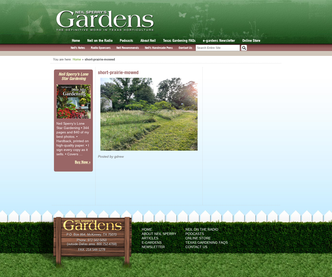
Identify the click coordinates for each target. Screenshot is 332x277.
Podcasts (126, 40)
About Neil (148, 40)
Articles (150, 238)
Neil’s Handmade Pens (159, 48)
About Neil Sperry (159, 234)
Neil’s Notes (78, 48)
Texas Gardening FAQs (179, 40)
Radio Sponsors (101, 48)
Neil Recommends (127, 48)
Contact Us (185, 48)
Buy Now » (82, 162)
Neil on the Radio (100, 40)
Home (76, 40)
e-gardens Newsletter (219, 40)
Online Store (251, 40)
